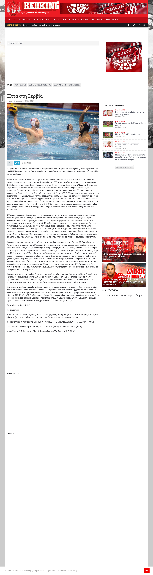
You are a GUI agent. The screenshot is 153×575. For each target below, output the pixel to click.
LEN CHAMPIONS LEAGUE (40, 85)
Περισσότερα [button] (73, 571)
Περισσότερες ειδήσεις (124, 167)
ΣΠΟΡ (63, 20)
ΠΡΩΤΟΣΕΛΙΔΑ (97, 20)
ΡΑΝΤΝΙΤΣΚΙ (74, 85)
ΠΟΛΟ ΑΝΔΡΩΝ (60, 85)
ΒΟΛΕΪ (48, 20)
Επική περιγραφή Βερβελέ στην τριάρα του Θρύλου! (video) (123, 255)
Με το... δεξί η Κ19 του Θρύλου (127, 134)
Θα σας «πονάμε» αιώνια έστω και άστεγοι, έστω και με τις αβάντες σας (123, 280)
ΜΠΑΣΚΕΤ (38, 20)
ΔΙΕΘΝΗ (72, 20)
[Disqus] (53, 467)
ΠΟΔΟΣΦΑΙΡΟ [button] (24, 20)
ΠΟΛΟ (56, 20)
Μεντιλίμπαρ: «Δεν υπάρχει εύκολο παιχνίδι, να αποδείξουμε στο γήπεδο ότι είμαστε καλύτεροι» (130, 157)
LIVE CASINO (112, 20)
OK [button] (146, 571)
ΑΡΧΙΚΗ (11, 20)
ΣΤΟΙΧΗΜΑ (83, 20)
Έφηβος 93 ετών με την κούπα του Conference (41, 25)
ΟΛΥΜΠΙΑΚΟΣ (20, 85)
